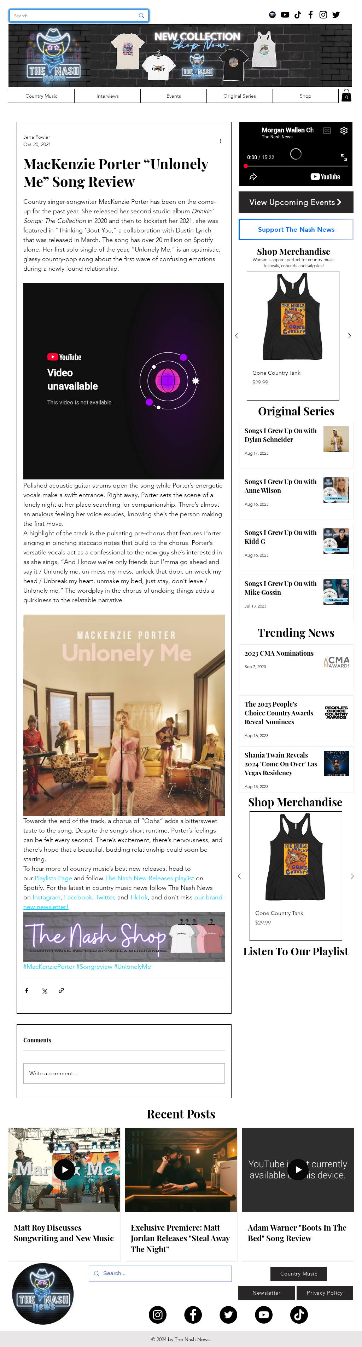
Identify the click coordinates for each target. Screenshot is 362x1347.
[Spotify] (272, 15)
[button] (346, 95)
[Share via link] (61, 990)
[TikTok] (298, 15)
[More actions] (220, 141)
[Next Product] (349, 336)
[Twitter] (336, 15)
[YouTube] (285, 15)
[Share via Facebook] (26, 990)
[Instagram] (323, 15)
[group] (293, 336)
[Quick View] (293, 317)
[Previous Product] (236, 336)
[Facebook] (310, 15)
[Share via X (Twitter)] (44, 990)
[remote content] (124, 382)
